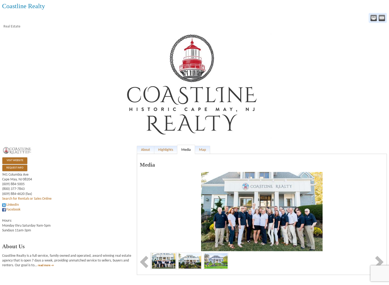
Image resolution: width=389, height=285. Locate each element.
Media (186, 150)
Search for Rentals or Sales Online (27, 199)
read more (44, 265)
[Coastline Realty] (215, 261)
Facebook (13, 210)
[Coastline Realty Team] (163, 261)
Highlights (165, 150)
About (145, 150)
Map (202, 150)
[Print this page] (373, 18)
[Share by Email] (382, 18)
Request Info (14, 167)
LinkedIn (12, 205)
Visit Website (15, 160)
